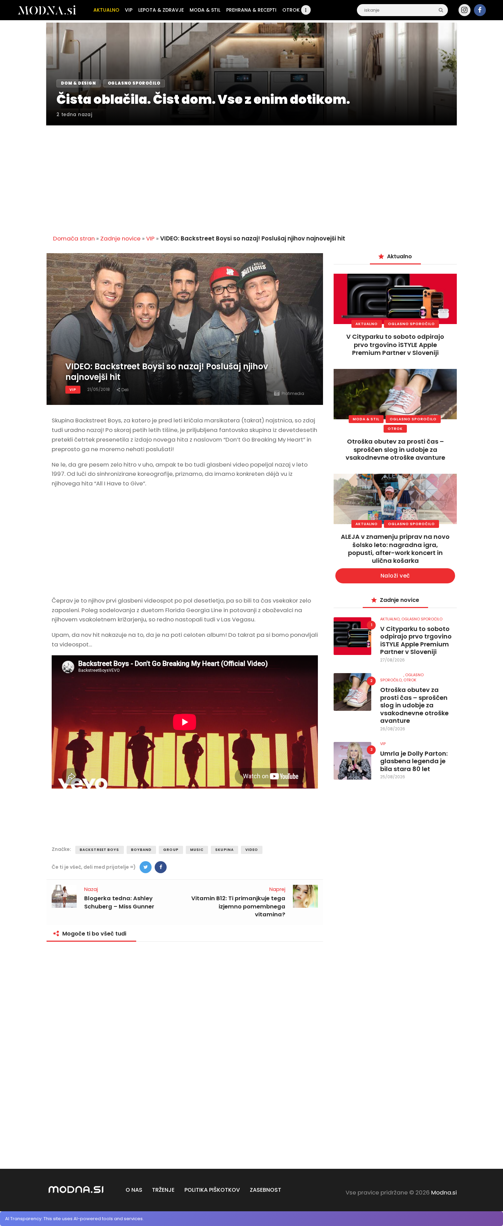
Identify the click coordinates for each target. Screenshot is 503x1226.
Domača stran (74, 238)
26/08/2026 (392, 729)
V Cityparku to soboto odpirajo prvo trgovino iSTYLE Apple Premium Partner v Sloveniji (395, 344)
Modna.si (444, 1192)
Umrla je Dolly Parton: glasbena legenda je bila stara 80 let (414, 761)
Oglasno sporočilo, (402, 677)
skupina (224, 849)
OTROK (395, 428)
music (197, 849)
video (251, 849)
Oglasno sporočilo (411, 323)
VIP (150, 238)
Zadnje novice (120, 238)
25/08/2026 (392, 777)
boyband (141, 849)
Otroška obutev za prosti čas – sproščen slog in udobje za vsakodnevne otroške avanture (395, 449)
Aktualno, (390, 619)
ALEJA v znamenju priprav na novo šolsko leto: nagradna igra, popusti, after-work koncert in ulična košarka (395, 548)
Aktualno (367, 323)
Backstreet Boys (99, 849)
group (171, 849)
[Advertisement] (251, 176)
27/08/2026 (392, 660)
